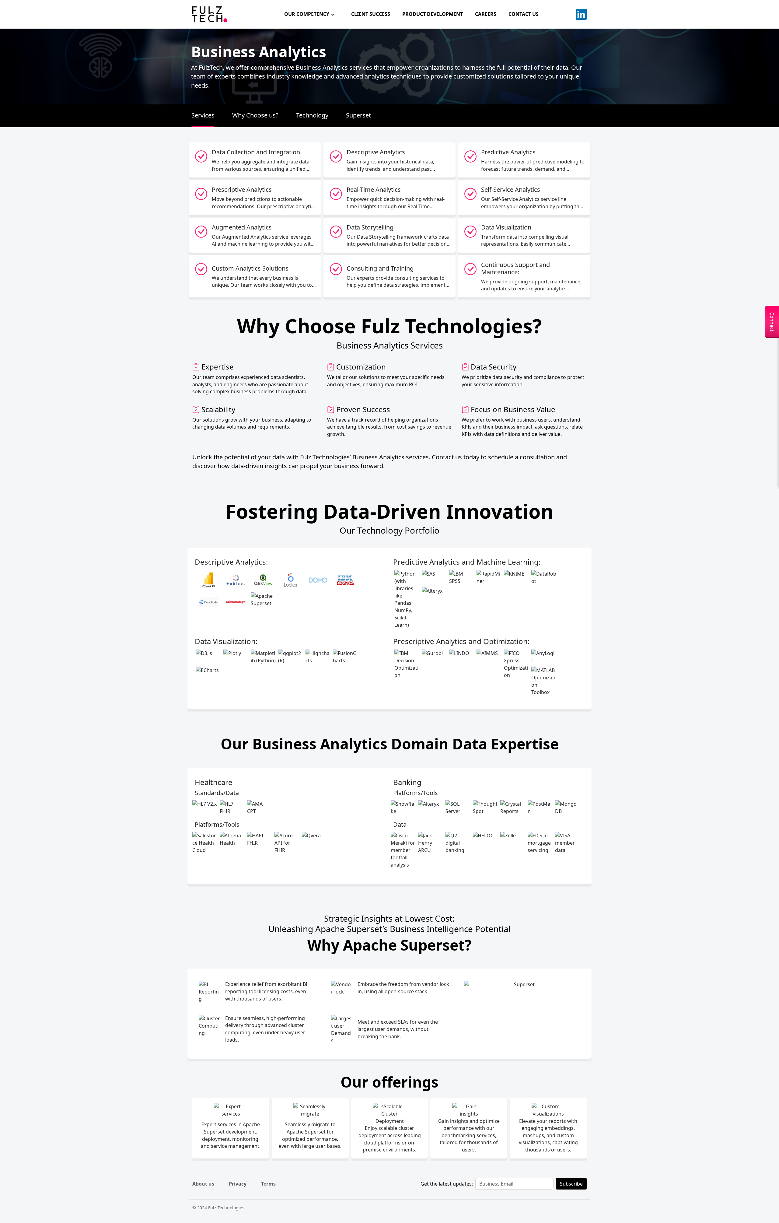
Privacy (237, 1183)
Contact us (523, 14)
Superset (358, 115)
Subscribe (571, 1183)
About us (203, 1183)
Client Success (370, 14)
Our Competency (306, 14)
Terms (268, 1183)
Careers (485, 14)
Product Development (432, 14)
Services (203, 115)
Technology (312, 115)
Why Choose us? (255, 115)
